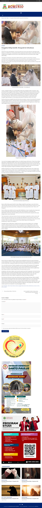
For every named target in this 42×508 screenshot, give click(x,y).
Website (3, 323)
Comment (4, 301)
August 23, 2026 (24, 499)
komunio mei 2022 (36, 285)
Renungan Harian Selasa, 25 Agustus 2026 (10, 498)
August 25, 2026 (24, 482)
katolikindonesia (30, 285)
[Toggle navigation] (21, 13)
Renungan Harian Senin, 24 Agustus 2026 (30, 498)
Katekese (3, 45)
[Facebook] (36, 1)
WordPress (36, 506)
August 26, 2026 (4, 482)
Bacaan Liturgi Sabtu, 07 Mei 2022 (10, 291)
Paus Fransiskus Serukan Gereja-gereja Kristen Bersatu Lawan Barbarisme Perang (31, 292)
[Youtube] (39, 1)
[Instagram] (38, 1)
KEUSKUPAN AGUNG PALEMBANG (14, 506)
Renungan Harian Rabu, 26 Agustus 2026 (30, 481)
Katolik (27, 285)
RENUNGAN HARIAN (6, 466)
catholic (9, 285)
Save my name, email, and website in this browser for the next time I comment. (17, 328)
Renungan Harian (9, 497)
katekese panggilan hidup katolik (21, 285)
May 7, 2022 (3, 49)
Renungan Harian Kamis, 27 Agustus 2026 (10, 481)
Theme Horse (25, 506)
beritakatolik (5, 285)
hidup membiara (12, 285)
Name (3, 314)
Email (3, 319)
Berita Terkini (4, 497)
